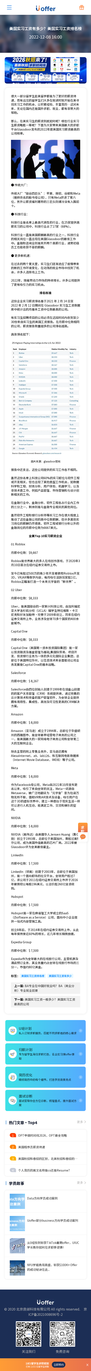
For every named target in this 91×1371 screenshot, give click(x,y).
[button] (70, 79)
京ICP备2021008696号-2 (57, 1311)
